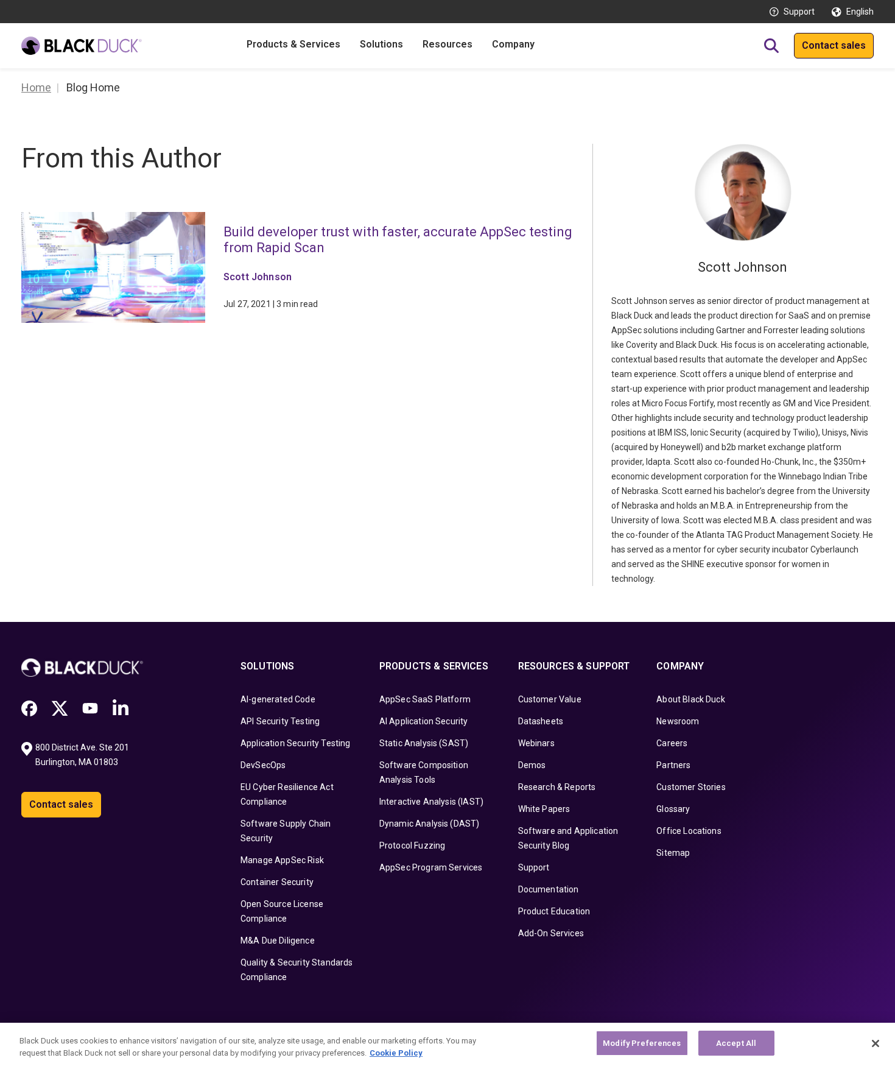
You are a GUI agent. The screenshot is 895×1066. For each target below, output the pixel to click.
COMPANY (680, 666)
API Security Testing (280, 721)
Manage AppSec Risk (282, 860)
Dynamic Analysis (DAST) (429, 823)
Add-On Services (551, 933)
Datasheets (541, 721)
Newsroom (677, 721)
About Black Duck (690, 699)
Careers (671, 743)
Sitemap (673, 853)
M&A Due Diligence (277, 940)
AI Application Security (423, 721)
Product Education (554, 911)
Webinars (536, 743)
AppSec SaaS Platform (425, 699)
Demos (532, 765)
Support (799, 11)
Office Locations (688, 831)
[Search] (771, 45)
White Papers (544, 809)
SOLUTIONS (267, 666)
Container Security (277, 882)
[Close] (875, 1043)
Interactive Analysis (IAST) (431, 802)
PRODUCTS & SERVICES (433, 666)
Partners (673, 765)
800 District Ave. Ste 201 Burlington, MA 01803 (83, 755)
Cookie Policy (396, 1052)
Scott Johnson (257, 277)
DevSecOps (263, 765)
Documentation (548, 889)
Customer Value (549, 699)
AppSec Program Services (431, 867)
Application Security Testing (295, 743)
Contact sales (834, 45)
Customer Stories (691, 787)
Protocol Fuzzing (412, 845)
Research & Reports (557, 787)
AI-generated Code (277, 699)
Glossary (673, 809)
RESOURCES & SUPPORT (574, 666)
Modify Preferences (642, 1043)
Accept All (736, 1043)
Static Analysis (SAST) (424, 743)
